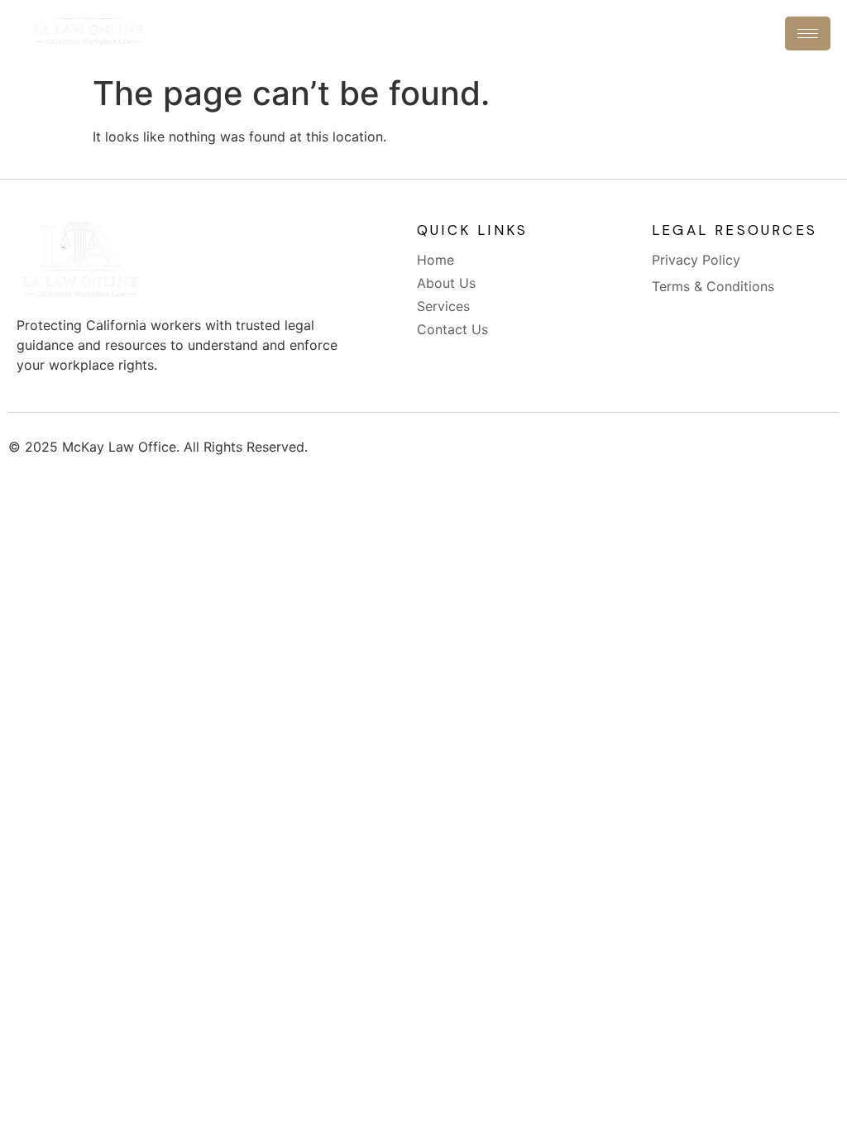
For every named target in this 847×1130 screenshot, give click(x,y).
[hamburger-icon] (807, 33)
